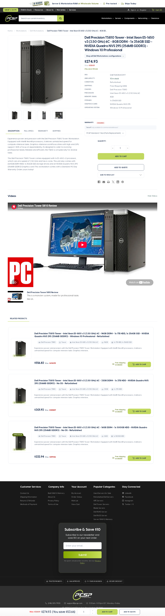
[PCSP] (82, 595)
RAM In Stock (26, 10)
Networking (142, 18)
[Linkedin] (118, 182)
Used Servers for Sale (102, 493)
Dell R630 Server (100, 516)
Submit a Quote (11, 10)
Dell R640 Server (100, 512)
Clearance (155, 18)
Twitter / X (129, 504)
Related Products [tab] (18, 318)
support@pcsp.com (74, 603)
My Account (76, 493)
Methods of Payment (28, 504)
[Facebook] (99, 182)
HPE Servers (98, 501)
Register (143, 10)
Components (129, 18)
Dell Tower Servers (101, 504)
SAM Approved (74, 581)
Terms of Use (53, 504)
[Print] (108, 182)
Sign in (133, 10)
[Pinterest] (122, 182)
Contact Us (24, 493)
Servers (118, 18)
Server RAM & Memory (103, 519)
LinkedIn (128, 493)
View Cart (75, 504)
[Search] (60, 18)
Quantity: (102, 141)
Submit (83, 554)
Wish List (74, 501)
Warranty (43, 131)
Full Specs (29, 131)
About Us (49, 10)
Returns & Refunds (27, 501)
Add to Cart (141, 364)
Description (13, 131)
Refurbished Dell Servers (103, 497)
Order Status (76, 497)
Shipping (57, 131)
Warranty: (101, 125)
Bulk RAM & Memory (56, 493)
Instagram (129, 501)
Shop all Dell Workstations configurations (103, 56)
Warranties (61, 10)
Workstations (106, 18)
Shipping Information (28, 497)
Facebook (129, 497)
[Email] (103, 182)
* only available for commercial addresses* (102, 127)
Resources (39, 10)
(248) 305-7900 (54, 603)
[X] (113, 182)
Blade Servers (99, 508)
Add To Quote (120, 167)
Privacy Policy (53, 501)
